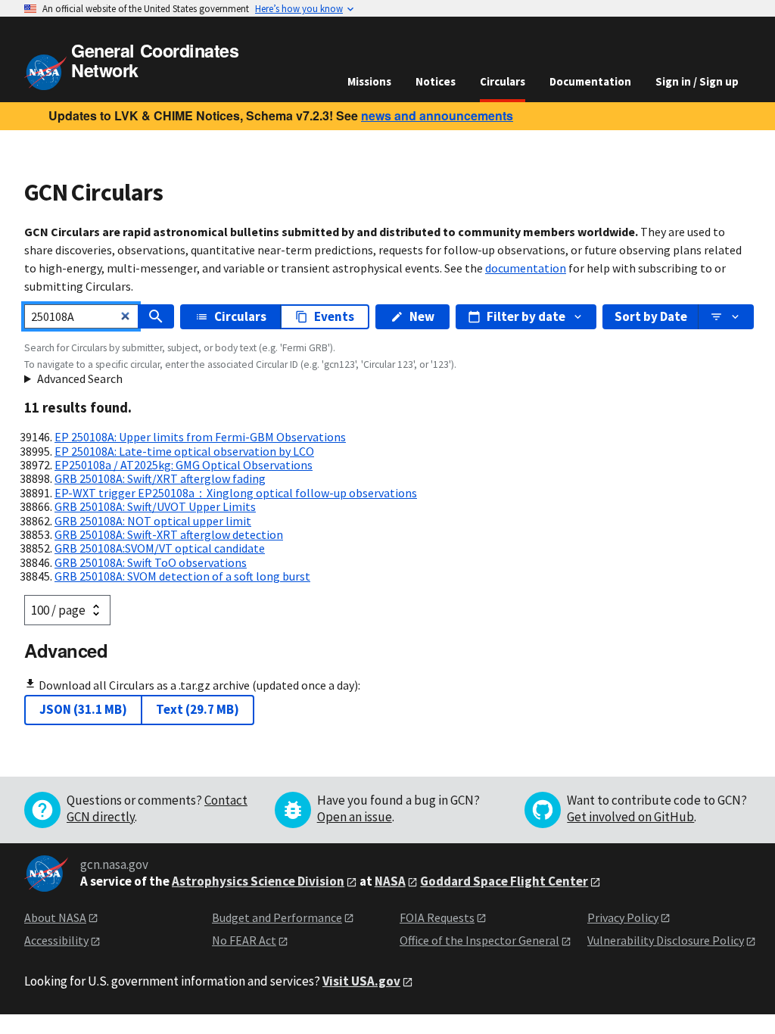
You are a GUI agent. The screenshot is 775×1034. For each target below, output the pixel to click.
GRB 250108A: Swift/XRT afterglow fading (160, 478)
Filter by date (526, 316)
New (421, 316)
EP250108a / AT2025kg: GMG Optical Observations (183, 464)
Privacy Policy (622, 917)
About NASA (55, 917)
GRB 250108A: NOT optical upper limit (152, 520)
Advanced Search (80, 378)
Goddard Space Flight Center (504, 881)
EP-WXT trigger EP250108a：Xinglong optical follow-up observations (235, 492)
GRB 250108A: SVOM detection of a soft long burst (182, 576)
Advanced (65, 650)
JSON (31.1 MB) (83, 709)
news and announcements (437, 115)
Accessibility (56, 940)
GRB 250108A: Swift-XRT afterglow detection (168, 534)
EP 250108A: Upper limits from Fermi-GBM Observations (200, 436)
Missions (369, 81)
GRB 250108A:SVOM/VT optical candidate (159, 548)
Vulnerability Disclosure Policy (665, 940)
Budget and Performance (277, 917)
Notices (436, 81)
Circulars (502, 81)
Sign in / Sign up (697, 81)
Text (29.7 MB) (197, 709)
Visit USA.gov (361, 981)
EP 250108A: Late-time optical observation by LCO (184, 451)
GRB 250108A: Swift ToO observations (150, 562)
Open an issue (354, 816)
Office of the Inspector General (479, 940)
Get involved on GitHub (630, 816)
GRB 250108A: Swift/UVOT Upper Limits (155, 506)
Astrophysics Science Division (258, 881)
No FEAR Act (244, 940)
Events (334, 316)
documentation (525, 268)
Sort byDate (651, 316)
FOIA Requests (437, 917)
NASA (390, 881)
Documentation (590, 81)
